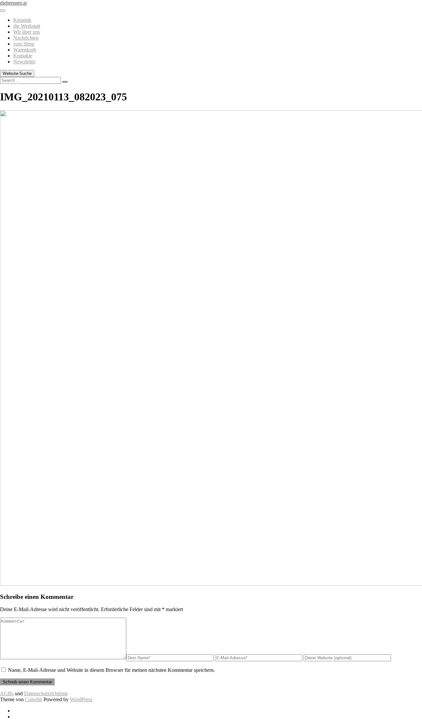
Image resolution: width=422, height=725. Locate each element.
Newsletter (24, 61)
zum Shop (23, 44)
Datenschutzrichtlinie (46, 693)
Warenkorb (24, 49)
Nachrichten (26, 38)
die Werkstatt (26, 26)
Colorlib (33, 699)
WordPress (81, 699)
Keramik (22, 20)
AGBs (7, 693)
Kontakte (22, 55)
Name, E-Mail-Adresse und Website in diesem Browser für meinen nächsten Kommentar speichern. (111, 670)
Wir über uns (26, 32)
